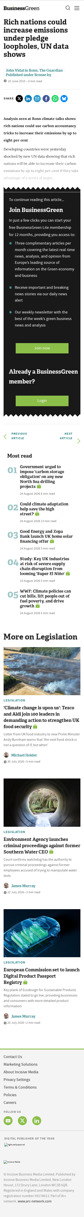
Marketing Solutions (21, 1064)
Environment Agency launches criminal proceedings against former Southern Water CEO (42, 845)
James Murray (23, 886)
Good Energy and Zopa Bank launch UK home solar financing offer (46, 536)
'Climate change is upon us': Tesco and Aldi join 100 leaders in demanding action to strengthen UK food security (41, 717)
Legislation (14, 700)
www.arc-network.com (35, 1201)
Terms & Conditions (20, 1087)
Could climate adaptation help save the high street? (44, 509)
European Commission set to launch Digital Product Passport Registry (42, 976)
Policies (10, 1095)
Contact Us (13, 1056)
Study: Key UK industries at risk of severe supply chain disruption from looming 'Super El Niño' (44, 566)
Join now (42, 348)
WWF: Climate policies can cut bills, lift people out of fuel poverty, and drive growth (45, 599)
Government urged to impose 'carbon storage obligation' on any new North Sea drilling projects (42, 476)
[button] (68, 8)
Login (42, 400)
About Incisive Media (21, 1072)
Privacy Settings (17, 1079)
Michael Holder (24, 755)
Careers (10, 1102)
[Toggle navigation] (75, 8)
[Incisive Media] (12, 1161)
